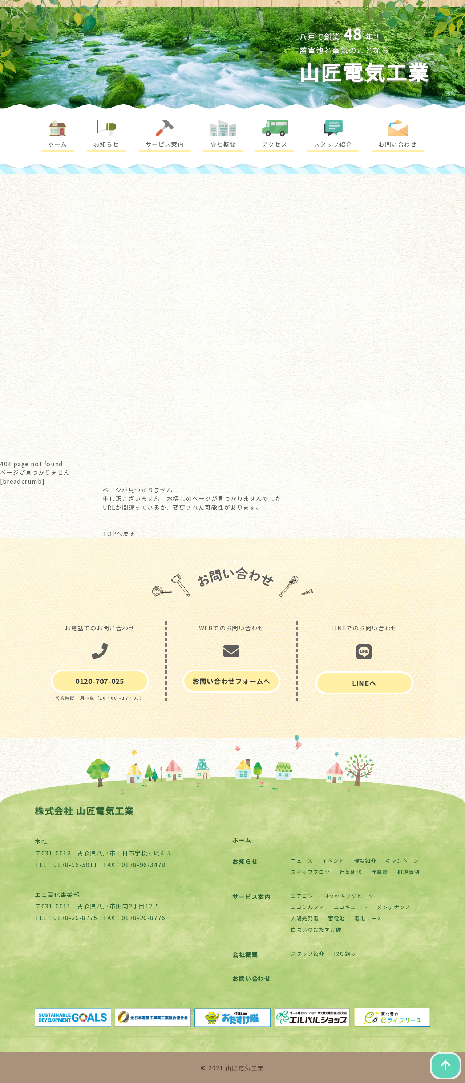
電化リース (368, 918)
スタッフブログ (310, 871)
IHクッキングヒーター (351, 895)
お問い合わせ (251, 978)
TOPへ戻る (119, 533)
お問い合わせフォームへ (232, 681)
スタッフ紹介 (308, 953)
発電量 (379, 871)
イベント (333, 860)
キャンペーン (402, 860)
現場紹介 (365, 860)
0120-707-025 (100, 681)
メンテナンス (394, 907)
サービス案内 (251, 896)
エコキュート (351, 907)
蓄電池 (336, 918)
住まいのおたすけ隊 (316, 929)
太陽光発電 (305, 918)
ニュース (302, 860)
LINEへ (364, 682)
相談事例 (408, 871)
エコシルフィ (308, 907)
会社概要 (245, 954)
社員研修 (350, 871)
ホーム (242, 839)
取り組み (345, 953)
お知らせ (245, 861)
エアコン (302, 895)
